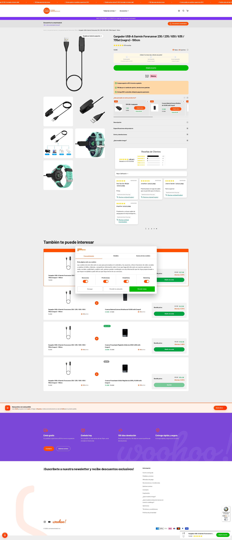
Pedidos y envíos (148, 476)
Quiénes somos (63, 448)
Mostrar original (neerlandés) (124, 221)
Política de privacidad (149, 512)
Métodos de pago (148, 479)
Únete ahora (219, 408)
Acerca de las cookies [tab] (143, 256)
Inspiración (146, 493)
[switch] (105, 281)
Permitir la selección (116, 289)
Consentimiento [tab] (89, 256)
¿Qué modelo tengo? (149, 496)
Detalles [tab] (116, 256)
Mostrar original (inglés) (126, 197)
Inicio (45, 30)
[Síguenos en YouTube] (49, 522)
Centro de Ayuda (148, 472)
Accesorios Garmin (52, 30)
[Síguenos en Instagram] (45, 522)
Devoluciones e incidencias (151, 483)
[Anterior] (184, 98)
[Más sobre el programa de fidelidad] (187, 50)
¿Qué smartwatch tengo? (53, 25)
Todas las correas (109, 11)
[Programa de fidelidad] (4, 535)
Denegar (90, 289)
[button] (119, 45)
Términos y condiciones (150, 509)
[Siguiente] (187, 98)
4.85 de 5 (131, 159)
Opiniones (146, 506)
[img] (120, 181)
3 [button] (151, 229)
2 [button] (148, 229)
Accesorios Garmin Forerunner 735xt (68, 30)
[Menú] (229, 507)
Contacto (49, 448)
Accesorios (123, 11)
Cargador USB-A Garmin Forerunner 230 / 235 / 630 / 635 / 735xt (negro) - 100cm (99, 30)
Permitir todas (142, 289)
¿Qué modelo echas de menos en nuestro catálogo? (153, 501)
